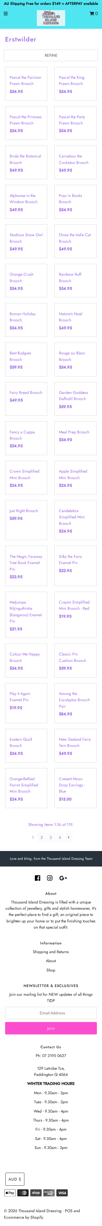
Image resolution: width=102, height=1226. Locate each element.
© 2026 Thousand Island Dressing (32, 1211)
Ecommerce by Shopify (23, 1217)
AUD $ (14, 1179)
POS (69, 1211)
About (51, 961)
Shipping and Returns (51, 952)
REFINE (51, 55)
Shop (50, 970)
